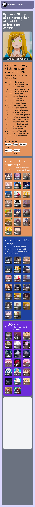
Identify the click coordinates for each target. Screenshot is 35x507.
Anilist (8, 154)
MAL (15, 154)
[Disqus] (17, 423)
